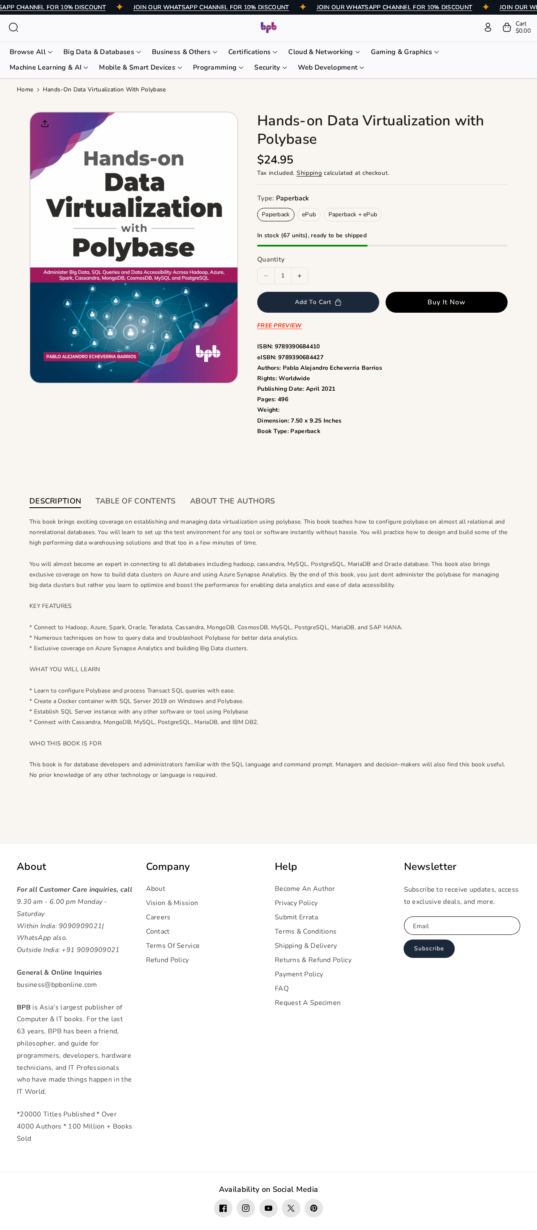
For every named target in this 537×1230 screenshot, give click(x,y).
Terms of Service (173, 945)
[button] (13, 27)
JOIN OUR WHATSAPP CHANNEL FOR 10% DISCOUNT (211, 7)
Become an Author (305, 888)
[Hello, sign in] (488, 27)
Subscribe (429, 948)
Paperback (276, 214)
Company (168, 866)
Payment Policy (299, 974)
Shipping (309, 173)
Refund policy (167, 960)
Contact (158, 931)
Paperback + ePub (353, 214)
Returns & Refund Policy (313, 960)
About (32, 866)
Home (25, 89)
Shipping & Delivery (306, 945)
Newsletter (430, 866)
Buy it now (447, 302)
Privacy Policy (296, 903)
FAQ (282, 988)
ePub (309, 214)
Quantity (270, 259)
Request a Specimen (308, 1002)
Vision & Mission (172, 903)
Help (286, 866)
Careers (158, 917)
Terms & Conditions (305, 931)
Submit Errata (296, 917)
